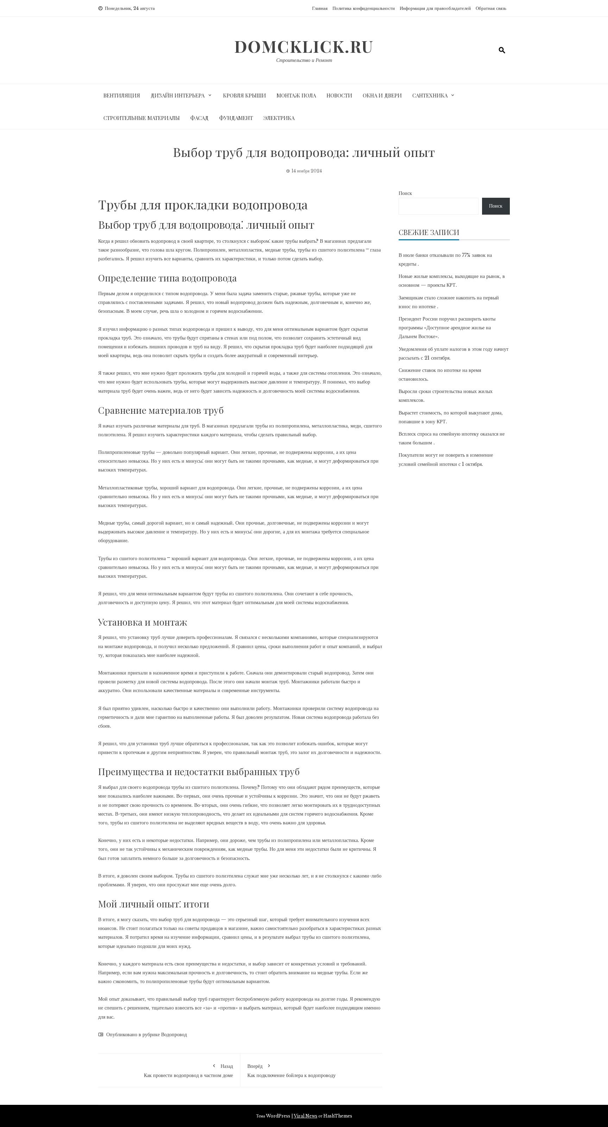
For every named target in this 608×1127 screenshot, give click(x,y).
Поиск (405, 193)
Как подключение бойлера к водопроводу (291, 1070)
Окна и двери (382, 95)
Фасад (199, 117)
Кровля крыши (244, 95)
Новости (339, 95)
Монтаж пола (296, 95)
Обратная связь (491, 8)
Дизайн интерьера (177, 95)
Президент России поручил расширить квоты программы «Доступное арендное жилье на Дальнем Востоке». (447, 328)
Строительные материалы (141, 117)
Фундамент (236, 117)
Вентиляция (121, 95)
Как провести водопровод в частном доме (188, 1070)
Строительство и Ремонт (304, 60)
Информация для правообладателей (435, 8)
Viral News (305, 1116)
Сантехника (430, 95)
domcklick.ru (304, 46)
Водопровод (174, 1034)
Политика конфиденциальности (363, 8)
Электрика (279, 117)
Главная (320, 8)
